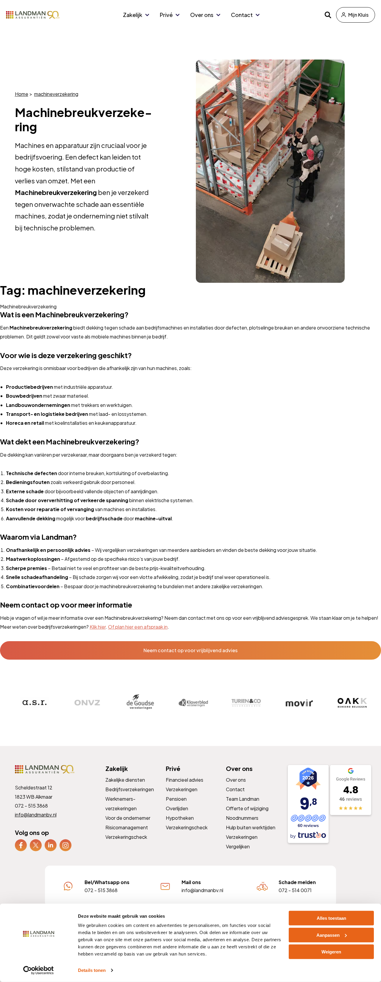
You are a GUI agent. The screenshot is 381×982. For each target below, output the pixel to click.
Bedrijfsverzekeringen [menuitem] (129, 789)
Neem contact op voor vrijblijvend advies (190, 650)
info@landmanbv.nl (36, 814)
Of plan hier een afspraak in (138, 627)
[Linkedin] (51, 845)
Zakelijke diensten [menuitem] (125, 780)
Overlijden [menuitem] (176, 808)
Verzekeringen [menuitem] (181, 789)
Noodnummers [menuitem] (242, 818)
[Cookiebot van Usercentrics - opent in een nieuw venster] (39, 970)
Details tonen (92, 970)
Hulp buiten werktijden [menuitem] (250, 827)
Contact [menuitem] (242, 14)
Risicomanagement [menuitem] (126, 827)
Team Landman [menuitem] (242, 799)
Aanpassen (328, 934)
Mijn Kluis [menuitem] (358, 15)
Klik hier (98, 627)
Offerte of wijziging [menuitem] (247, 808)
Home (21, 94)
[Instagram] (65, 845)
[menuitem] (21, 845)
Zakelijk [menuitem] (132, 14)
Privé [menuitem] (166, 14)
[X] (36, 845)
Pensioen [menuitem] (175, 799)
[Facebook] (21, 845)
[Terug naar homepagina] (33, 15)
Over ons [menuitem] (201, 14)
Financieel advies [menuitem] (184, 780)
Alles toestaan (331, 918)
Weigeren (331, 951)
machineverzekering (56, 94)
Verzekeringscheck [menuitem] (126, 837)
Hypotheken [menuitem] (179, 818)
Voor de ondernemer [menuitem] (127, 818)
